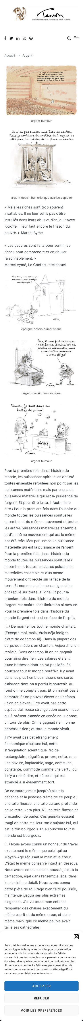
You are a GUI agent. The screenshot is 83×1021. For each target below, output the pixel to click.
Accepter (41, 986)
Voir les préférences (41, 1011)
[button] (76, 937)
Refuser (41, 998)
